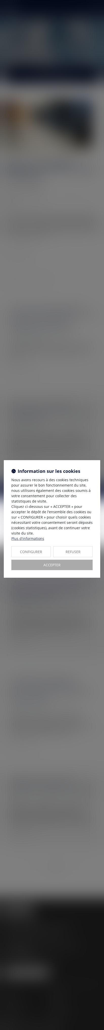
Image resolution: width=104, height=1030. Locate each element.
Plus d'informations (27, 538)
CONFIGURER (31, 551)
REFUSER (73, 551)
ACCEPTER (52, 564)
